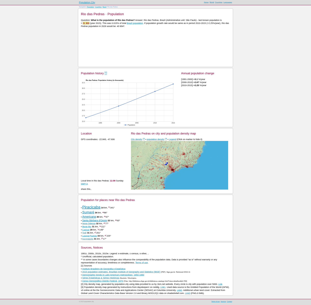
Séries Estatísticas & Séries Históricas (100, 278)
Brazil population (135, 23)
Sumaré (88, 212)
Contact (229, 301)
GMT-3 (84, 184)
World (212, 2)
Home (206, 2)
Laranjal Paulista (89, 236)
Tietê (84, 233)
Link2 (179, 290)
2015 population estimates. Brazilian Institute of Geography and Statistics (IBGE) (121, 272)
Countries (218, 2)
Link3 (187, 293)
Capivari (86, 230)
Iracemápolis (87, 239)
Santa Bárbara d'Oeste (94, 220)
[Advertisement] (154, 47)
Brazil (104, 7)
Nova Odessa (88, 223)
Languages (227, 2)
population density (155, 139)
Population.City (87, 2)
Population (90, 7)
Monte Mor (86, 227)
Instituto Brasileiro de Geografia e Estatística (103, 269)
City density (136, 139)
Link (220, 284)
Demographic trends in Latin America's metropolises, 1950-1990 (113, 275)
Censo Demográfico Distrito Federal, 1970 (102, 281)
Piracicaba (91, 207)
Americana (89, 216)
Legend (172, 139)
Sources (223, 301)
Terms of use (141, 262)
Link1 (163, 287)
